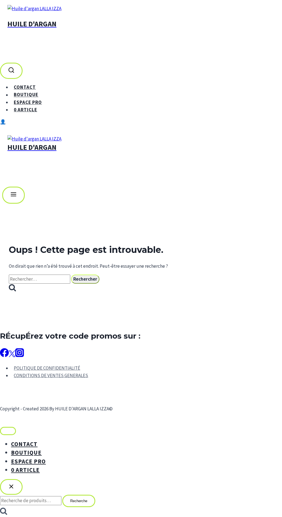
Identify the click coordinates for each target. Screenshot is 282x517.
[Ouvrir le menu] (13, 195)
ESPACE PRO (28, 102)
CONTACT (25, 87)
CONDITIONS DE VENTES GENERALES (51, 375)
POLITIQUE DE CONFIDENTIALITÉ (47, 368)
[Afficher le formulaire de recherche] (11, 71)
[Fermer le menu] (8, 431)
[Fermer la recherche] (11, 487)
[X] (12, 355)
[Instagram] (19, 355)
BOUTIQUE (26, 95)
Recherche (78, 501)
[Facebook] (4, 355)
